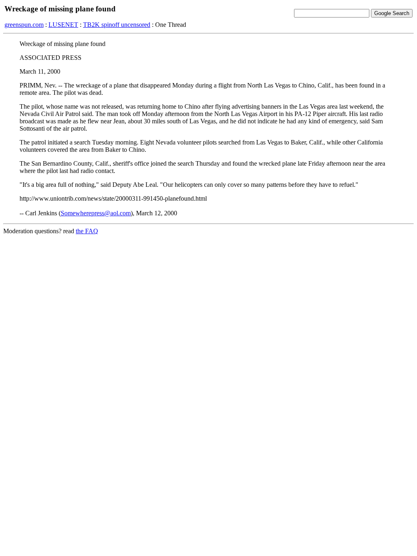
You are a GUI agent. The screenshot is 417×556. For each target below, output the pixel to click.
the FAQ (87, 231)
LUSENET (63, 24)
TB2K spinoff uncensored (116, 24)
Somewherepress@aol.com (96, 213)
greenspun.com (24, 24)
